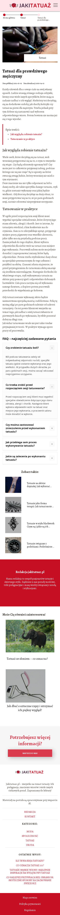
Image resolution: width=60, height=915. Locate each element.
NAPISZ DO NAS (30, 753)
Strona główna (9, 17)
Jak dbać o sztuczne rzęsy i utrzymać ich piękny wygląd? (30, 708)
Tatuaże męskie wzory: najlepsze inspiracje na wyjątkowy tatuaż (30, 871)
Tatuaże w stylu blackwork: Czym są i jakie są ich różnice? (41, 525)
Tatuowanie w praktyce (22, 139)
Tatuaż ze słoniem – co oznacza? (27, 659)
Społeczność (30, 836)
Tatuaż (23, 17)
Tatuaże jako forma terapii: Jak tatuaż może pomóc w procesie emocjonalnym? (39, 505)
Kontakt (30, 816)
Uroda (30, 845)
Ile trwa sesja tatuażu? (30, 861)
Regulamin (30, 910)
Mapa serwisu (30, 897)
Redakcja (30, 812)
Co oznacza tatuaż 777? (30, 865)
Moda (29, 831)
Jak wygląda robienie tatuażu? (26, 134)
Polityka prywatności (30, 904)
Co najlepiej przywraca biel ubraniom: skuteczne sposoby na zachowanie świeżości (30, 880)
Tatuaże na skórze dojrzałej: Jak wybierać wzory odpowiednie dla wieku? (39, 485)
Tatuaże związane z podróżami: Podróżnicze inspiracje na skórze (39, 545)
